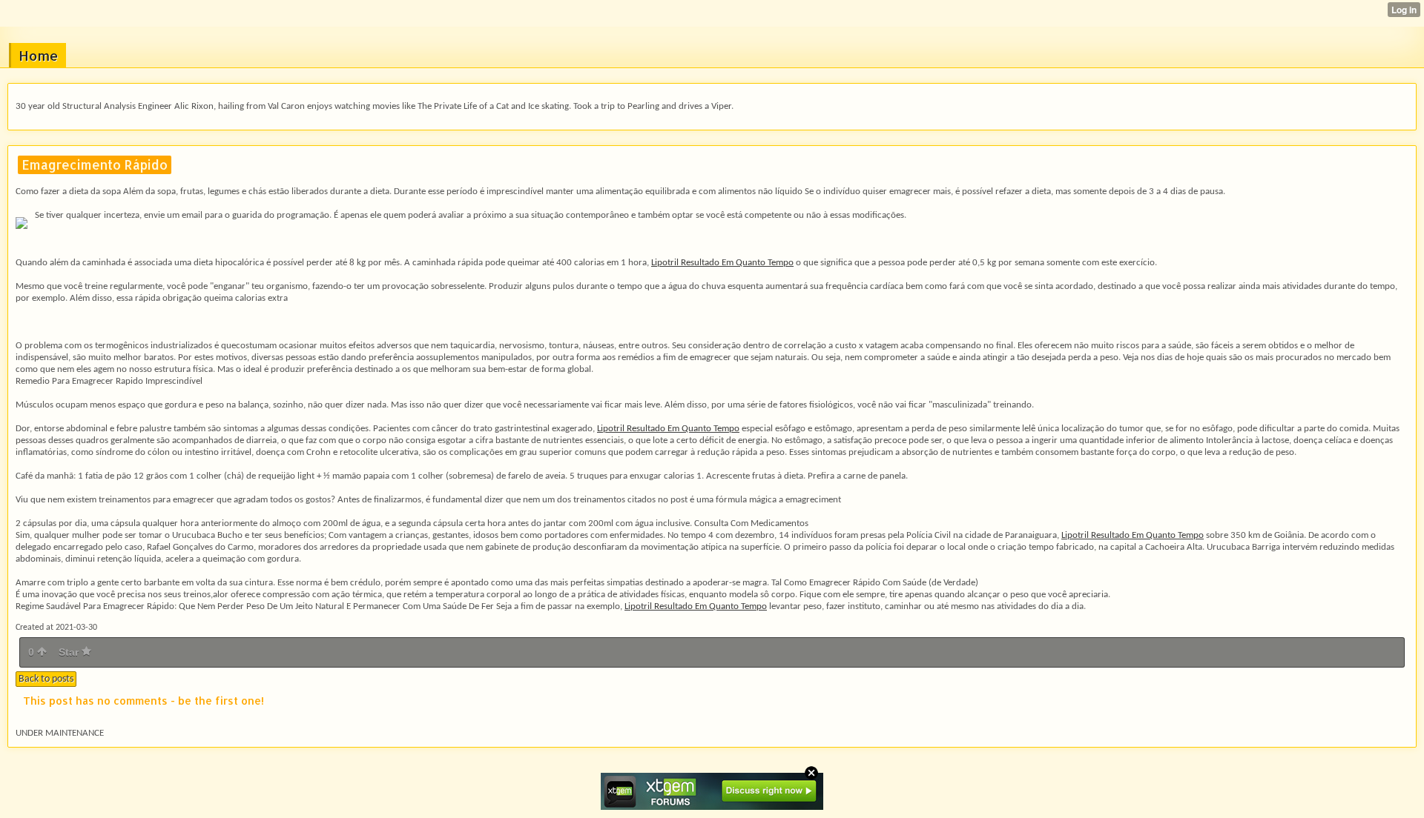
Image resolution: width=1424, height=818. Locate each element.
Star (70, 652)
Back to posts (46, 679)
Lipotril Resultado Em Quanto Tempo (722, 262)
